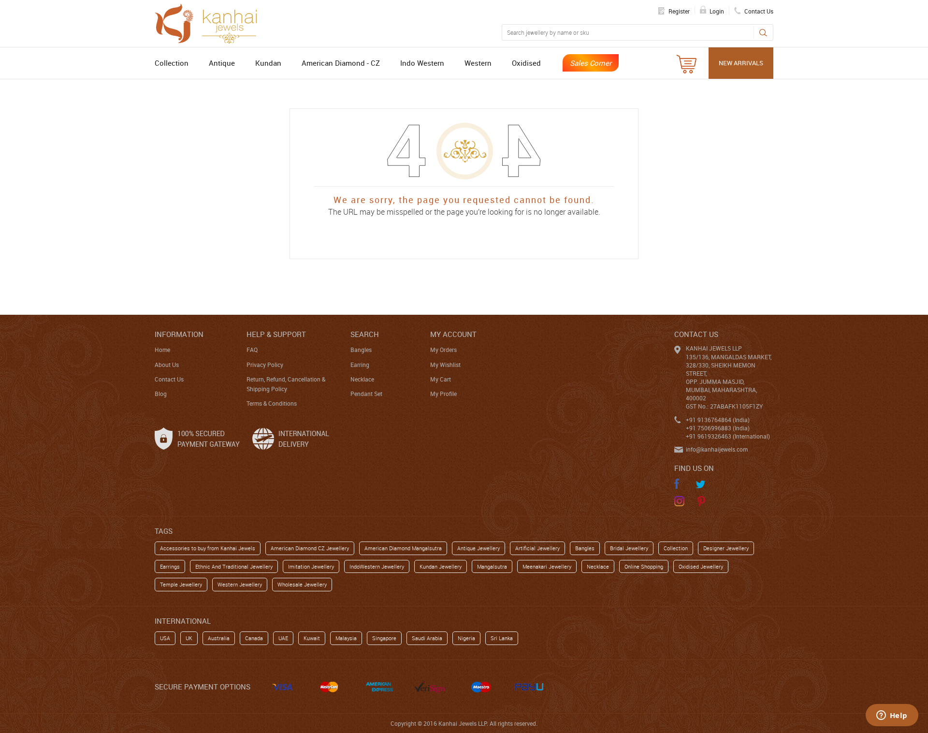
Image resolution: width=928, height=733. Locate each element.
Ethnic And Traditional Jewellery (234, 566)
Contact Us (169, 379)
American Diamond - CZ (341, 63)
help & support (276, 334)
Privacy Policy (264, 364)
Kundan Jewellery (441, 566)
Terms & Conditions (271, 403)
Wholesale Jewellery (302, 584)
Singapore (384, 638)
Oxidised (526, 63)
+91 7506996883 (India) (718, 428)
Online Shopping (643, 566)
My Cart (440, 379)
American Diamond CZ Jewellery (310, 548)
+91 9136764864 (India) (718, 420)
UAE (283, 638)
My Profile (443, 393)
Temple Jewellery (181, 584)
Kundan (268, 63)
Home (162, 349)
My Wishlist (445, 364)
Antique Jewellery (478, 548)
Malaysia (346, 638)
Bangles (361, 349)
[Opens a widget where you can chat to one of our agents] (891, 716)
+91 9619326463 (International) (728, 436)
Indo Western (422, 63)
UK (189, 638)
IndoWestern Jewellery (376, 566)
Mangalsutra (492, 566)
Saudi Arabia (427, 638)
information (179, 334)
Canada (254, 638)
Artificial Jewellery (537, 548)
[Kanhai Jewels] (210, 22)
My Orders (443, 349)
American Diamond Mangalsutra (403, 548)
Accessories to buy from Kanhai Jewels (207, 548)
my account (453, 334)
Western (478, 63)
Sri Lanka (502, 638)
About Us (167, 364)
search (364, 334)
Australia (219, 638)
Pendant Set (366, 393)
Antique (222, 63)
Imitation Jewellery (311, 566)
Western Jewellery (240, 584)
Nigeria (466, 638)
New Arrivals (741, 63)
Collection (171, 63)
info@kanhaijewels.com (717, 449)
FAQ (252, 349)
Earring (359, 364)
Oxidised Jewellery (701, 566)
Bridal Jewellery (629, 548)
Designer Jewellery (726, 548)
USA (165, 638)
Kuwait (312, 638)
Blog (161, 393)
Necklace (362, 379)
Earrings (170, 566)
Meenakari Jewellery (546, 566)
